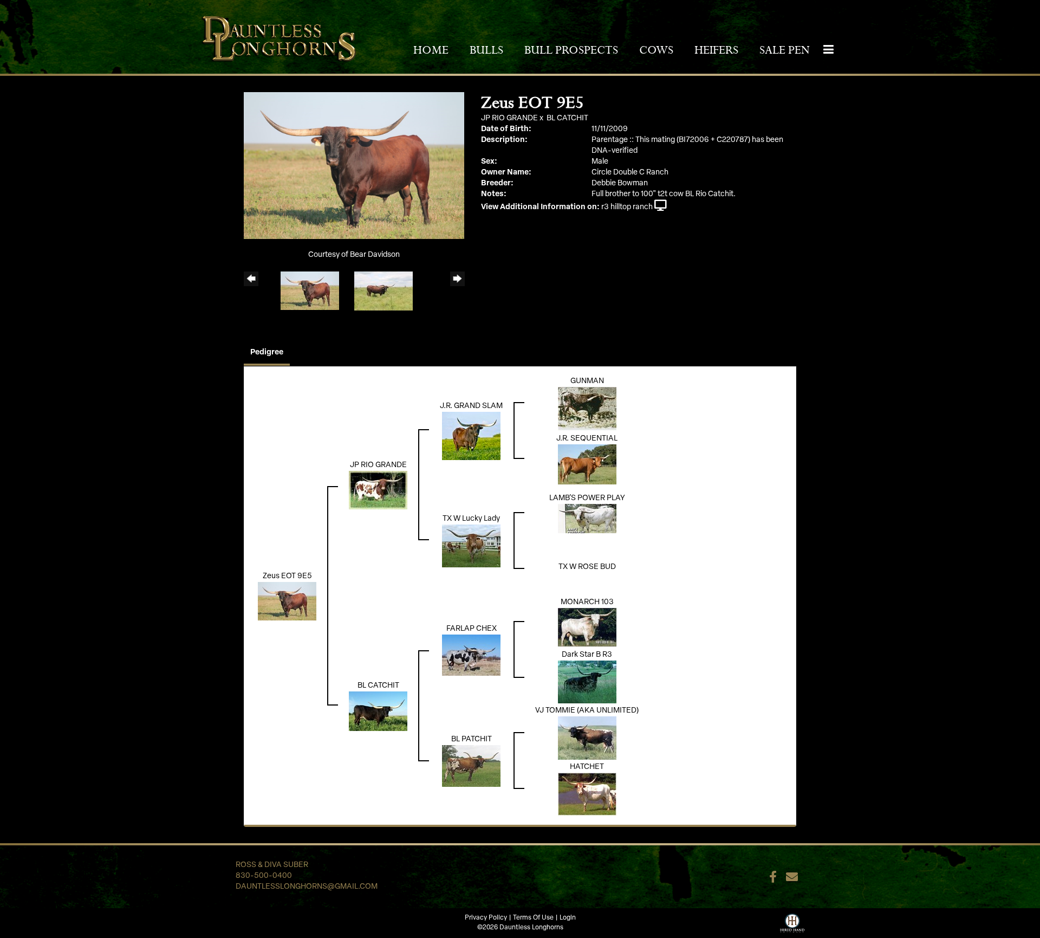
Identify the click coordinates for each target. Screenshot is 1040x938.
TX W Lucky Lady (471, 519)
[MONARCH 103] (587, 627)
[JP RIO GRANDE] (378, 490)
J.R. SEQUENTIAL (587, 439)
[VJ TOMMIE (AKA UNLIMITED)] (587, 738)
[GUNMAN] (587, 409)
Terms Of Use (533, 918)
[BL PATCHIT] (471, 766)
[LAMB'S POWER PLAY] (587, 519)
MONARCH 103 (587, 602)
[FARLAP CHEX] (471, 655)
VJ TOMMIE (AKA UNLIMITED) (587, 711)
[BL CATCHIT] (378, 711)
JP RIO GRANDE (509, 118)
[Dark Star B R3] (587, 682)
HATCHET (587, 767)
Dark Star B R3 (587, 655)
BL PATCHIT (471, 739)
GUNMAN (587, 381)
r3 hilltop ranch (627, 207)
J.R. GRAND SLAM (471, 406)
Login (568, 918)
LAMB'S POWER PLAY (587, 498)
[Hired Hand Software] (792, 922)
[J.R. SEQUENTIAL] (587, 465)
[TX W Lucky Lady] (471, 546)
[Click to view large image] (354, 165)
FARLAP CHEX (471, 629)
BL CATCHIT (567, 118)
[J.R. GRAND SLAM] (471, 436)
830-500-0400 (264, 876)
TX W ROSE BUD (587, 567)
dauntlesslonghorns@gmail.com (307, 887)
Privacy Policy (486, 918)
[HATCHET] (587, 794)
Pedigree (266, 352)
